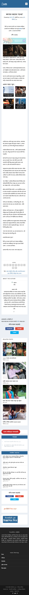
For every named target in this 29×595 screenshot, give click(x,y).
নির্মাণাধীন (3, 561)
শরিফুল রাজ (15, 273)
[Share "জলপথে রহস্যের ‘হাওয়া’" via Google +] (10, 265)
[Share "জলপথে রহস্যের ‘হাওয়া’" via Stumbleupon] (24, 265)
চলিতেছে (3, 557)
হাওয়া (20, 273)
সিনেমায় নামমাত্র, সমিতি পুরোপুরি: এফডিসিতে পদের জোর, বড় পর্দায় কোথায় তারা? (14, 479)
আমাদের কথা (5, 589)
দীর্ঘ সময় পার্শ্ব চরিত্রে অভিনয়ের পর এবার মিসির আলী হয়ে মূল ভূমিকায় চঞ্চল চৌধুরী (14, 473)
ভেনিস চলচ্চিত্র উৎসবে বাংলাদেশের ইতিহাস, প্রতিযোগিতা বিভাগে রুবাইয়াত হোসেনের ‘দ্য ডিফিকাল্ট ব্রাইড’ (13, 457)
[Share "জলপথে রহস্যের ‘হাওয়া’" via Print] (15, 267)
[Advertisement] (14, 125)
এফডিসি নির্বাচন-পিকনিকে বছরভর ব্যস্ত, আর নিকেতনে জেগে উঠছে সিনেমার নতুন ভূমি (14, 485)
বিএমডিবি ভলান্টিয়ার (12, 589)
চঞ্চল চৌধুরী (9, 271)
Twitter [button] (14, 332)
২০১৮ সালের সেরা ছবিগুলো (9, 358)
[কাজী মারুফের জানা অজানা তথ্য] (14, 370)
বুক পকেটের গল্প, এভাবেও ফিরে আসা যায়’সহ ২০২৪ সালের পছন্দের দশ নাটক (14, 445)
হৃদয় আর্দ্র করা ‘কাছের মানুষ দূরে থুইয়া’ (12, 401)
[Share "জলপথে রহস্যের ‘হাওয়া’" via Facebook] (4, 265)
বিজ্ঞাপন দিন (17, 591)
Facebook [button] (9, 328)
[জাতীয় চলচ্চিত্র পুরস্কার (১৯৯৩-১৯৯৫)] (14, 412)
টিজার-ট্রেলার (3, 568)
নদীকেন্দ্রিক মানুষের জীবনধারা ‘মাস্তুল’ (10, 467)
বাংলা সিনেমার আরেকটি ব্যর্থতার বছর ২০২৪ (12, 441)
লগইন (18, 321)
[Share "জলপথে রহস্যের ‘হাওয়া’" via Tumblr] (13, 265)
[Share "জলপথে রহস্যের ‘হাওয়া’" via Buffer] (21, 265)
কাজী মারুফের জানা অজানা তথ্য (10, 381)
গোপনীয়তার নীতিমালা (21, 589)
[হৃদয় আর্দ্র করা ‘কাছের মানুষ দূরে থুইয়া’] (14, 392)
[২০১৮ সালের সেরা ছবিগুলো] (14, 349)
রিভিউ (13, 19)
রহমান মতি (11, 17)
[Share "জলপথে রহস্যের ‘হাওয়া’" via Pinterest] (15, 265)
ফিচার (2, 554)
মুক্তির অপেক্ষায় (4, 564)
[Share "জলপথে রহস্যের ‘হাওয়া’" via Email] (13, 267)
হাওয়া (20, 28)
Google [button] (19, 328)
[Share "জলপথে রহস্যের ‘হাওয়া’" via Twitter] (7, 265)
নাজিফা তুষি (14, 271)
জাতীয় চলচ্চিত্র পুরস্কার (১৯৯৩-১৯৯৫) (12, 422)
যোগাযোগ (12, 591)
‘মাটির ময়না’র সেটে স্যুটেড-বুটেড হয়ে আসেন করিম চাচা (13, 462)
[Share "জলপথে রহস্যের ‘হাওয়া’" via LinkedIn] (18, 265)
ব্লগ (24, 17)
